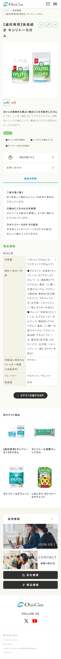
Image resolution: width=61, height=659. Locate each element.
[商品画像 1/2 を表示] (6, 102)
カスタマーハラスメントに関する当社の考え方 (20, 648)
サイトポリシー (8, 644)
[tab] (30, 180)
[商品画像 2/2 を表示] (13, 102)
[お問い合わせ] (48, 4)
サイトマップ (7, 652)
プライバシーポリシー (11, 640)
